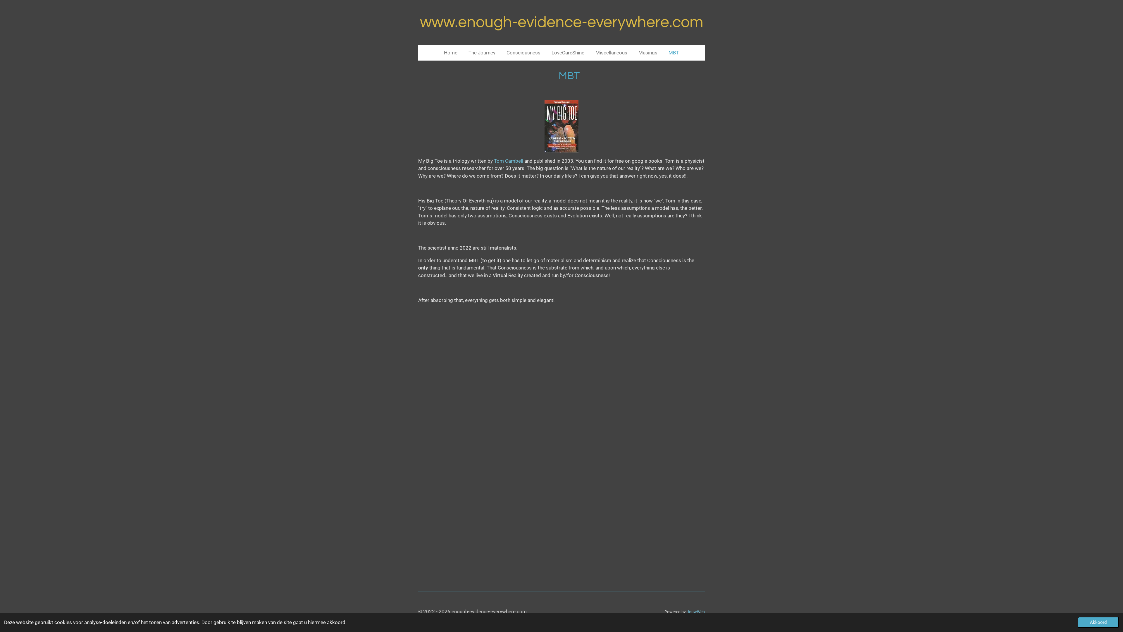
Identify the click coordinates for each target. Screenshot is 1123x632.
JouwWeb (696, 611)
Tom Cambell (508, 161)
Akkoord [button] (1098, 622)
